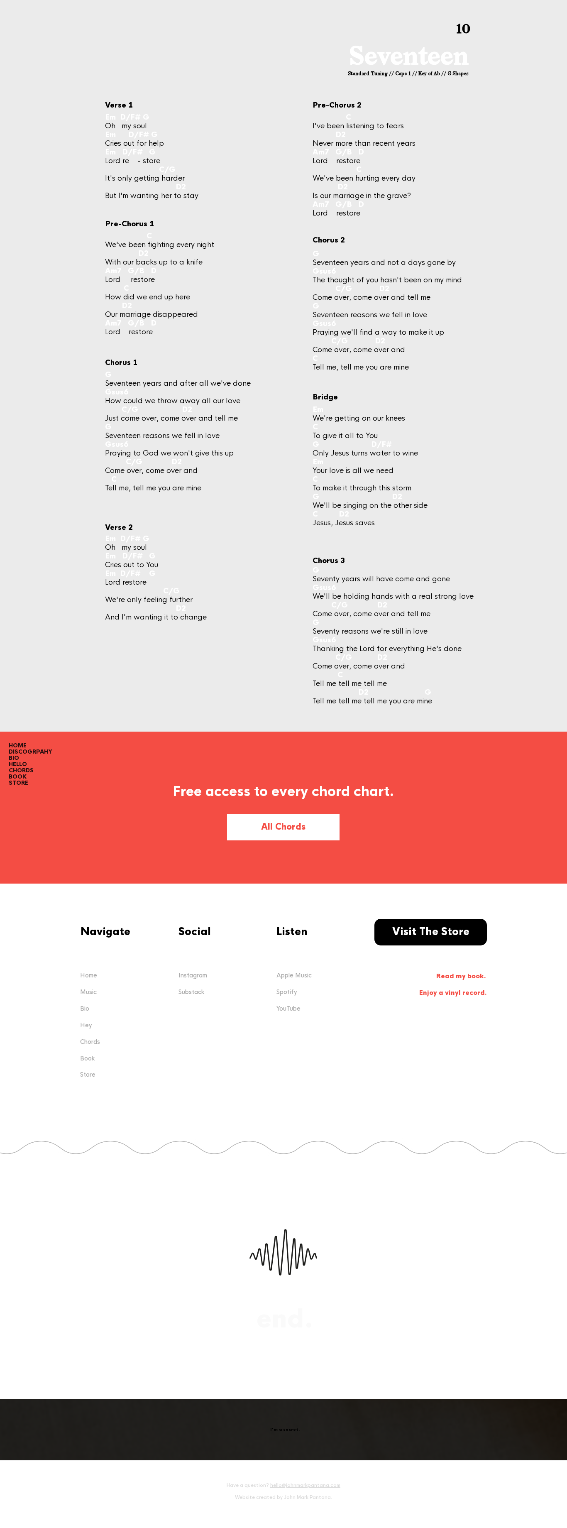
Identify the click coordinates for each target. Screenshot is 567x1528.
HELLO (18, 764)
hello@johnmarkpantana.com (305, 1485)
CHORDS (21, 770)
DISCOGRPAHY (30, 752)
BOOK (18, 777)
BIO (14, 758)
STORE (18, 783)
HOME (18, 745)
